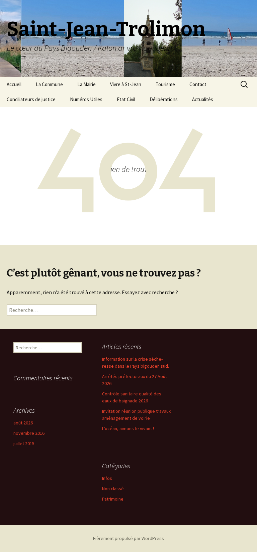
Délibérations (164, 99)
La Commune (49, 84)
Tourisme (165, 84)
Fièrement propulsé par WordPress (128, 538)
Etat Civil (126, 99)
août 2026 (23, 423)
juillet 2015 (23, 443)
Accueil (14, 84)
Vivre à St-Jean (125, 84)
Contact (197, 84)
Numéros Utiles (86, 99)
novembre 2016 (29, 433)
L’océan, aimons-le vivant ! (128, 428)
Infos (107, 478)
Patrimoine (112, 499)
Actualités (202, 99)
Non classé (113, 489)
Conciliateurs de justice (31, 99)
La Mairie (86, 84)
